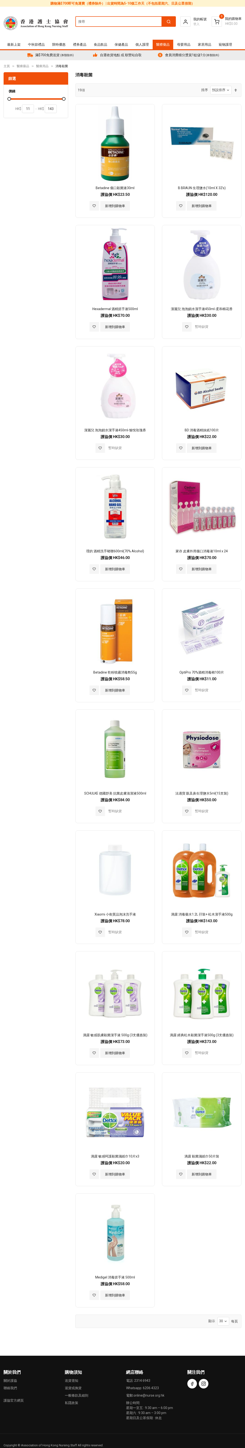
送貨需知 (71, 1380)
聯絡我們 (10, 1388)
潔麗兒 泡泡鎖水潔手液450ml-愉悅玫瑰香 (115, 430)
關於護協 (10, 1380)
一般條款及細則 (76, 1395)
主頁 (7, 66)
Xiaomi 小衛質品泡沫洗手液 (115, 914)
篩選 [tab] (12, 78)
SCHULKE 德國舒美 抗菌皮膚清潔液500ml (115, 793)
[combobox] (125, 21)
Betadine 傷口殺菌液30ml (115, 188)
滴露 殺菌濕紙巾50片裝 (201, 1156)
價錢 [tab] (12, 91)
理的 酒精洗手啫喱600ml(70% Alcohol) (115, 551)
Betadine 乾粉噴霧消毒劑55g (115, 672)
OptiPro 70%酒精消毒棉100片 (201, 672)
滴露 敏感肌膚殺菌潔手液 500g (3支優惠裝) (115, 1035)
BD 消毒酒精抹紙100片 (202, 430)
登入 (196, 24)
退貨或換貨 (73, 1388)
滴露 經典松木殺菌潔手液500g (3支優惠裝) (202, 1035)
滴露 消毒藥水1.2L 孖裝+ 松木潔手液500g (202, 914)
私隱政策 (71, 1403)
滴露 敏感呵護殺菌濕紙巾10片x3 (115, 1156)
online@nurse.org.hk (149, 1395)
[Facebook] (192, 1383)
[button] (94, 206)
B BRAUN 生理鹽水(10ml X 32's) (202, 188)
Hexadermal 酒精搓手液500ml (115, 309)
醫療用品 (42, 66)
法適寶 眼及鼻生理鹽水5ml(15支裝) (201, 793)
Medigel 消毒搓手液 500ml (115, 1277)
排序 (204, 90)
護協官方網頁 (14, 1400)
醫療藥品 (23, 66)
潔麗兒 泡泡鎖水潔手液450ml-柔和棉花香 (202, 309)
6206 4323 (151, 1388)
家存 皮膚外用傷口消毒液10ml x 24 (202, 551)
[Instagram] (203, 1383)
